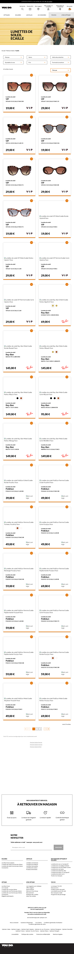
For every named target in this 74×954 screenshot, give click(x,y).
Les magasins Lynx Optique (33, 886)
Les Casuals (5, 887)
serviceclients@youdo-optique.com (37, 917)
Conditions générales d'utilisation (53, 922)
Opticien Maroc (44, 931)
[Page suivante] (45, 729)
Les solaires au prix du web (58, 891)
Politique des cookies (27, 934)
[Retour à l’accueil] (37, 946)
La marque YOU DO (56, 886)
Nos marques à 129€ (56, 892)
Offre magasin (30, 887)
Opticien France (20, 931)
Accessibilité (15, 934)
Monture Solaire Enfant (35, 746)
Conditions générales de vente (37, 924)
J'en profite (49, 1)
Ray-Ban (50, 313)
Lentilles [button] (29, 15)
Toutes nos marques (56, 875)
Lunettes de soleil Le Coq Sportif (60, 872)
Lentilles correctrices (32, 863)
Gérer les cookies (31, 896)
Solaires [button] (18, 15)
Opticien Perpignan (55, 929)
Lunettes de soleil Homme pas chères (12, 866)
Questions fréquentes (27, 922)
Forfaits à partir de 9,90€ (58, 889)
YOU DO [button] (53, 15)
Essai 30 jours (54, 887)
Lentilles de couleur (31, 867)
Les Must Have (6, 886)
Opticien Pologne (54, 931)
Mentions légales (57, 934)
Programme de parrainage (58, 894)
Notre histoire (30, 889)
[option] (13, 57)
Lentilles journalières (32, 864)
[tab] (53, 306)
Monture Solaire (10, 50)
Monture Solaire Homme (36, 744)
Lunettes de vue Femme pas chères (12, 891)
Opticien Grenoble (67, 929)
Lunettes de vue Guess (57, 869)
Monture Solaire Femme (36, 742)
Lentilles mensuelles (32, 866)
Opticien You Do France (32, 931)
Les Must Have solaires (8, 863)
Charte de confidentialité (43, 934)
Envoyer (58, 847)
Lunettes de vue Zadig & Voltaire (60, 865)
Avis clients (38, 922)
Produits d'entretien (31, 869)
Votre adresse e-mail (26, 842)
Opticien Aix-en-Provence (42, 929)
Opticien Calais (6, 929)
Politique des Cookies (32, 894)
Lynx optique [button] (66, 15)
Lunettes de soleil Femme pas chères (12, 864)
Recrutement (30, 892)
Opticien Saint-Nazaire (27, 929)
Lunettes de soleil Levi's (57, 874)
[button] (69, 7)
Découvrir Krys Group (32, 891)
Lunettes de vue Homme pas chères (12, 892)
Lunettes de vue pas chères (9, 889)
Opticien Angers (15, 929)
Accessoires (42, 15)
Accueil (3, 50)
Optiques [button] (7, 15)
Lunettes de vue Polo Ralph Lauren (61, 867)
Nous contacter (14, 922)
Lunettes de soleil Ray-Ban (58, 870)
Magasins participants (7, 896)
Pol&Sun (15, 489)
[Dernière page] (48, 729)
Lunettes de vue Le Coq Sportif (59, 864)
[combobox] (13, 57)
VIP (15, 99)
